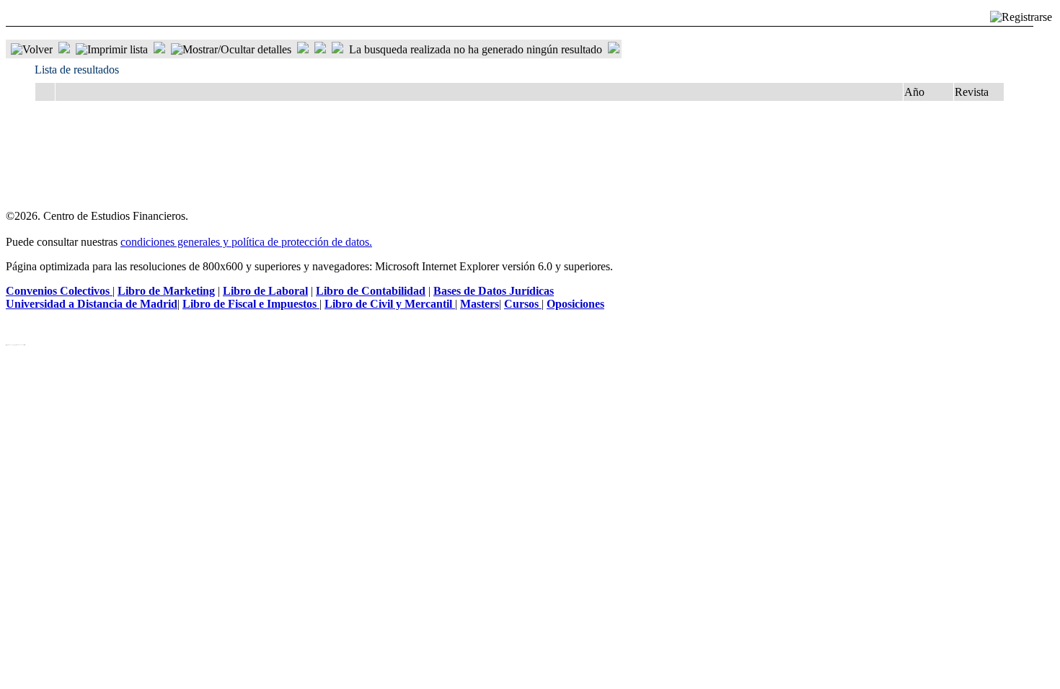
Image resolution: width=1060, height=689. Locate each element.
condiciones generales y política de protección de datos (244, 242)
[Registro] (1021, 17)
